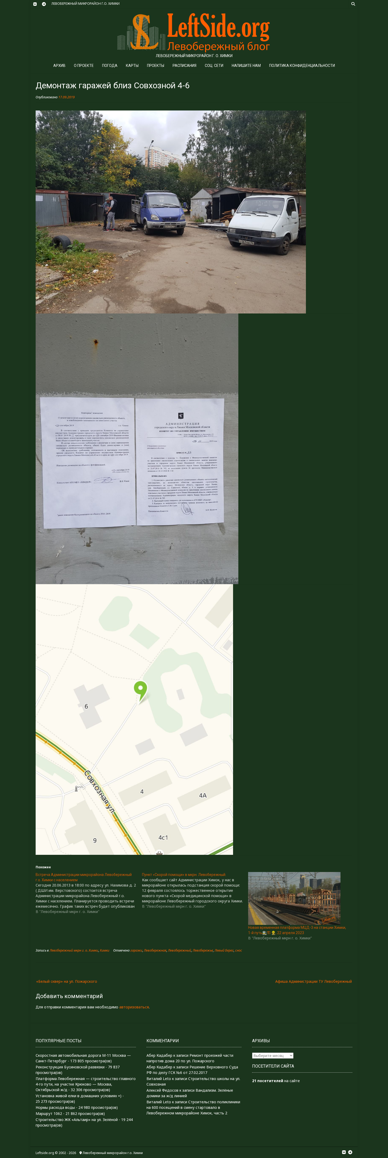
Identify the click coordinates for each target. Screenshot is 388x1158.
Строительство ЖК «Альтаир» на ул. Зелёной (77, 1119)
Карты (132, 65)
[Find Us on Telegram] (43, 4)
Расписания (184, 65)
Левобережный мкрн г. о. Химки (74, 950)
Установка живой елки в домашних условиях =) (78, 1095)
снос (238, 950)
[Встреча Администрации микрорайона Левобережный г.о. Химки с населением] (89, 893)
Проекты (155, 65)
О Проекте (84, 65)
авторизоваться (134, 1006)
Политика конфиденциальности (302, 65)
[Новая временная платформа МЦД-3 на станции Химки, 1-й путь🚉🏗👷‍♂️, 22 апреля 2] (298, 898)
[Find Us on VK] (34, 4)
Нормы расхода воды (55, 1107)
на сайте (276, 1080)
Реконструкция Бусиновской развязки (70, 1066)
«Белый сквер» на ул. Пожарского (66, 981)
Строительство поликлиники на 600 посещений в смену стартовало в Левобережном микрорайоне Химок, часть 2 (193, 1107)
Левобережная (155, 950)
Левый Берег (224, 950)
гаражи (136, 950)
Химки (104, 950)
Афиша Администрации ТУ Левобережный (313, 981)
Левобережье (203, 950)
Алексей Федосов (162, 1090)
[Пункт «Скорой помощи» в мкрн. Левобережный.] (195, 890)
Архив (59, 65)
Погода (109, 65)
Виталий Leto (158, 1078)
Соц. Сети (214, 65)
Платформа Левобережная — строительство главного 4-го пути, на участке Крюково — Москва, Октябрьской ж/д (86, 1084)
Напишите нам (246, 65)
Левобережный (179, 950)
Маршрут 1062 (49, 1113)
